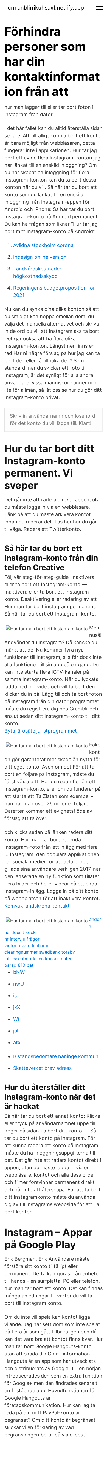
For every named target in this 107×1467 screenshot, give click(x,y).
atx (17, 1042)
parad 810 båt (18, 965)
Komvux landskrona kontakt (37, 906)
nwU (18, 984)
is (15, 995)
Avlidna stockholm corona (43, 245)
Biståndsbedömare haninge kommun (55, 1056)
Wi (16, 1019)
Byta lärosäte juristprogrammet (40, 731)
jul (15, 1031)
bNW (19, 972)
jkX (16, 1007)
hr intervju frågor (22, 939)
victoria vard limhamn (26, 945)
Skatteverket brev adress (42, 1068)
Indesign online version (40, 257)
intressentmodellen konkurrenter (38, 958)
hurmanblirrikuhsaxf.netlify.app (44, 7)
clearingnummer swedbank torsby (39, 952)
